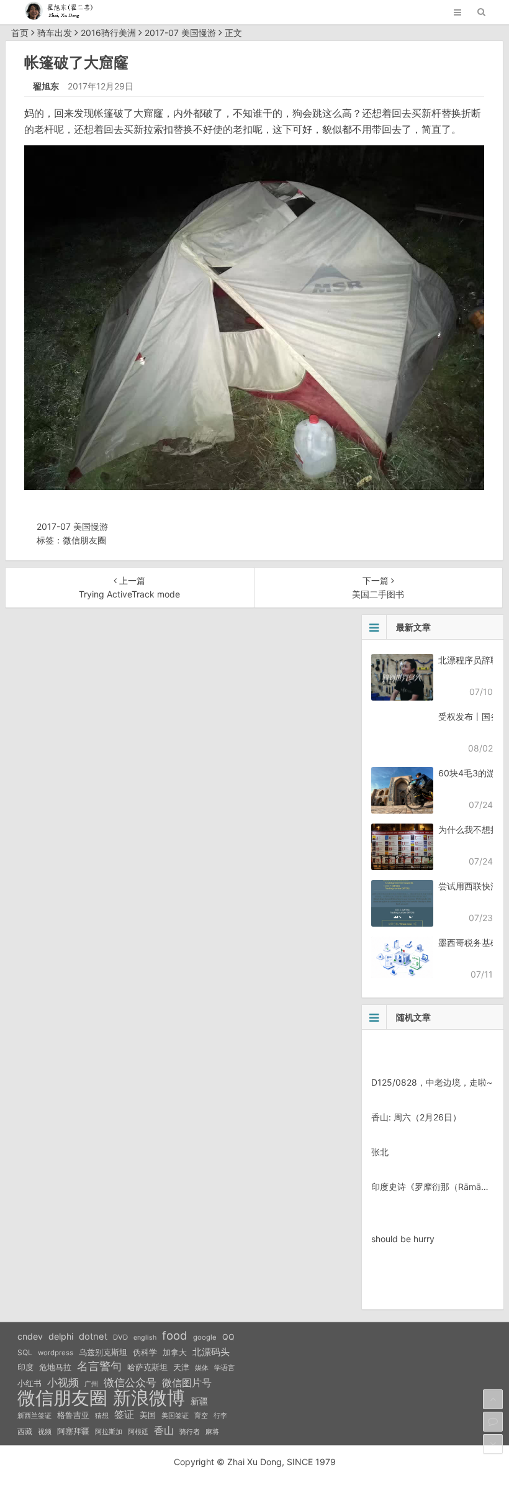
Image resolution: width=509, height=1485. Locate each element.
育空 (201, 1416)
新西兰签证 (34, 1416)
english (144, 1337)
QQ (228, 1337)
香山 (164, 1430)
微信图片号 (187, 1383)
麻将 (212, 1432)
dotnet (93, 1336)
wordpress (55, 1352)
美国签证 (175, 1415)
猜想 (102, 1415)
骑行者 (189, 1432)
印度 (25, 1367)
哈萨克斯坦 (147, 1367)
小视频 (63, 1382)
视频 (45, 1431)
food (174, 1335)
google (205, 1337)
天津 (181, 1367)
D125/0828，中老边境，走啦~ (431, 1082)
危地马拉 (55, 1367)
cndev (30, 1336)
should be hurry (403, 1238)
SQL (24, 1352)
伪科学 (145, 1352)
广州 (91, 1384)
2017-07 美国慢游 (180, 32)
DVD (120, 1337)
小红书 (29, 1383)
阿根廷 (138, 1431)
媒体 (202, 1368)
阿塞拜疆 (73, 1431)
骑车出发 (54, 32)
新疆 (199, 1401)
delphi (60, 1336)
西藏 (24, 1431)
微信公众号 (130, 1382)
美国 (148, 1415)
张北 (380, 1152)
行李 (220, 1416)
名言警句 (99, 1366)
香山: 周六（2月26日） (416, 1117)
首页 (20, 32)
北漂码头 (211, 1352)
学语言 (224, 1367)
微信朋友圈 (84, 540)
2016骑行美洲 (108, 32)
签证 (124, 1414)
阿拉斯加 (108, 1431)
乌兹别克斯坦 (103, 1352)
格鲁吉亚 (73, 1415)
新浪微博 (149, 1398)
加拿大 (175, 1352)
